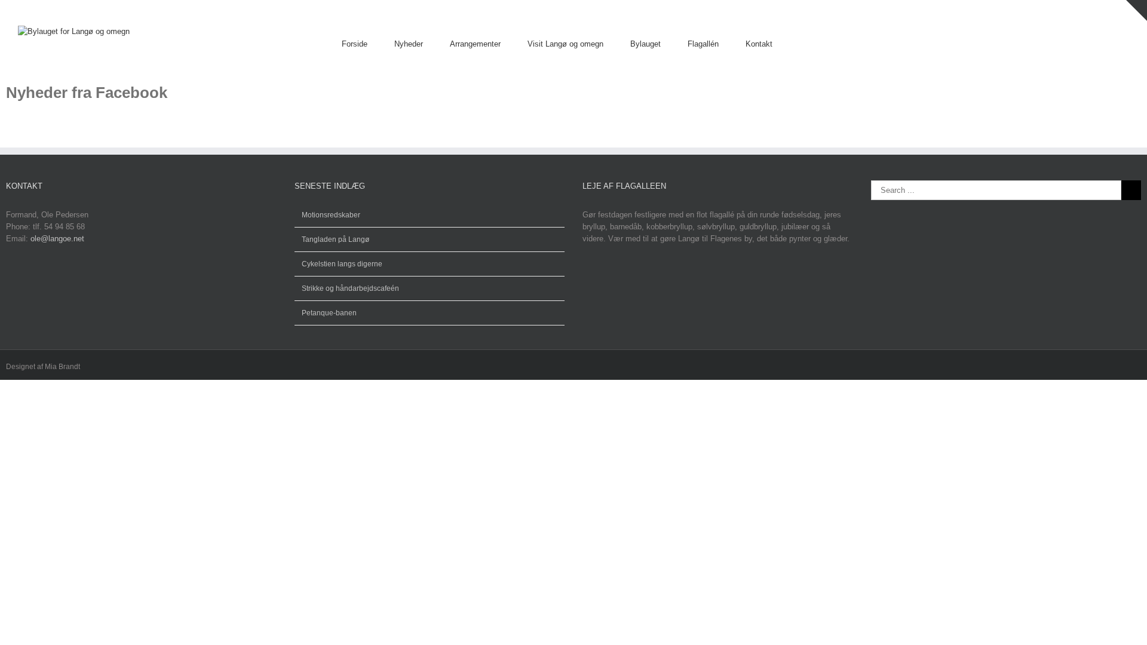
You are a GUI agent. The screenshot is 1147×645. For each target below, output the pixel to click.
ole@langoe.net (57, 238)
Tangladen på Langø (335, 239)
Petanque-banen (329, 313)
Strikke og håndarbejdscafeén (350, 288)
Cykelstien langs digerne (342, 264)
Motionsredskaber (331, 215)
